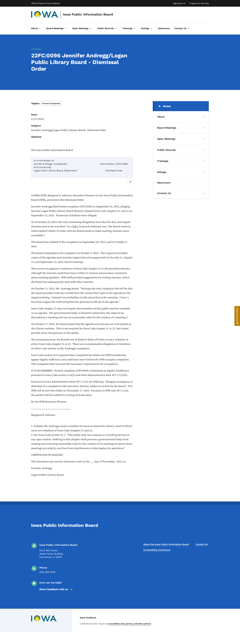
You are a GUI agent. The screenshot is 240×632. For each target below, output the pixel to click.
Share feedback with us (53, 589)
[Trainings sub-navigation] (134, 28)
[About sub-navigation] (40, 28)
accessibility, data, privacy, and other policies (129, 623)
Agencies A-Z (179, 3)
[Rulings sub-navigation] (151, 28)
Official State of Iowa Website (45, 3)
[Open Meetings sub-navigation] (91, 28)
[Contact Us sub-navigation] (189, 28)
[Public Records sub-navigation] (116, 28)
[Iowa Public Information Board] (45, 14)
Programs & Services (199, 3)
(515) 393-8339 (47, 572)
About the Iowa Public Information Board (166, 544)
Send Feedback (88, 617)
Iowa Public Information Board (88, 14)
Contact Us (202, 544)
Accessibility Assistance (156, 550)
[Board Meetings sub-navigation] (66, 28)
